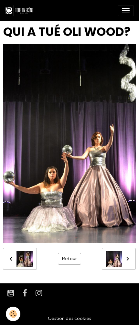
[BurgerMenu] (126, 10)
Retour (69, 258)
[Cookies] (13, 314)
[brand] (20, 10)
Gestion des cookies (69, 318)
